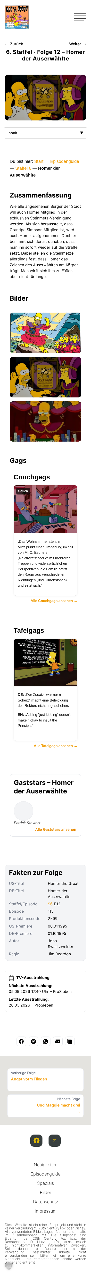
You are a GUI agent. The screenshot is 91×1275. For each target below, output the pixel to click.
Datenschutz (45, 1201)
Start (38, 161)
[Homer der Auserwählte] (45, 333)
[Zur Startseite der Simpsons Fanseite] (17, 27)
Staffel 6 (23, 168)
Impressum (46, 1211)
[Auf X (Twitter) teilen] (33, 1041)
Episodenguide (64, 161)
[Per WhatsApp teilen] (45, 1041)
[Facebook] (36, 1141)
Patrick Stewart (27, 822)
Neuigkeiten (46, 1164)
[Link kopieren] (70, 1041)
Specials (45, 1183)
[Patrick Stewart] (23, 810)
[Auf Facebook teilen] (21, 1041)
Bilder (45, 1192)
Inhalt (12, 132)
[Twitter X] (55, 1141)
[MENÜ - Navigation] (80, 17)
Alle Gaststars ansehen (55, 829)
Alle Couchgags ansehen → (54, 601)
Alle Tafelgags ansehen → (55, 746)
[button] (8, 1266)
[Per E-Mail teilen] (58, 1041)
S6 (50, 903)
